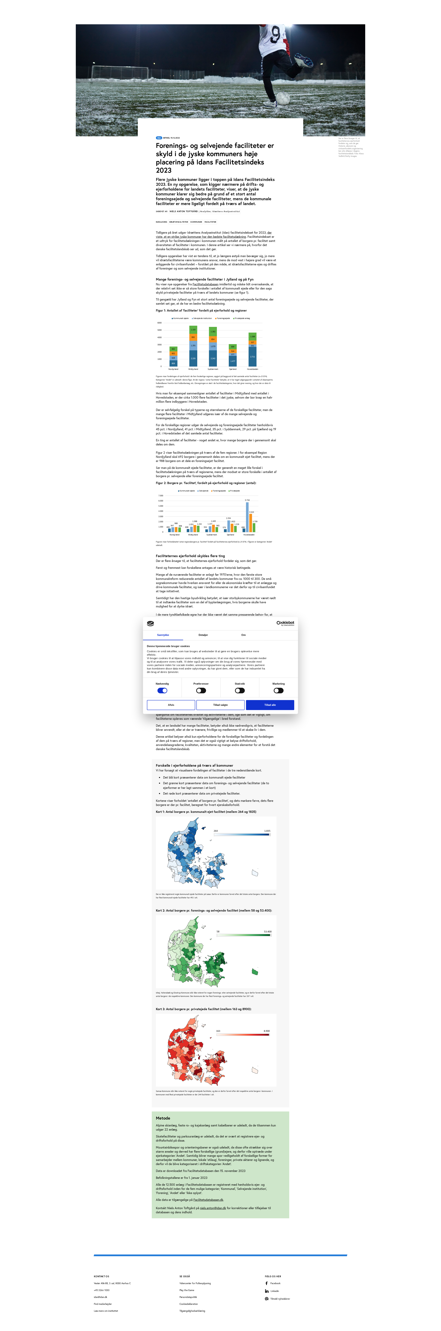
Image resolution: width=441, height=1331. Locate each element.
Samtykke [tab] (163, 634)
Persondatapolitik (188, 1297)
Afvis (171, 704)
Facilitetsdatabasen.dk (208, 1200)
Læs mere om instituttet (106, 1310)
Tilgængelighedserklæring (192, 1310)
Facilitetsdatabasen (205, 284)
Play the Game (187, 1290)
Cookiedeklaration (189, 1303)
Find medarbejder (103, 1303)
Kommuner (196, 222)
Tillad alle (270, 704)
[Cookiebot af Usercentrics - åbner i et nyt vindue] (279, 623)
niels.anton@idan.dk (213, 1208)
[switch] (201, 690)
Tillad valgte (220, 704)
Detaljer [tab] (203, 634)
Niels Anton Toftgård (205, 211)
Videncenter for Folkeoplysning (195, 1283)
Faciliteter (210, 222)
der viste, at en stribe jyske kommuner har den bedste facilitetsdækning (214, 234)
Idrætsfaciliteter (178, 222)
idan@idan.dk (100, 1297)
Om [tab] (243, 634)
